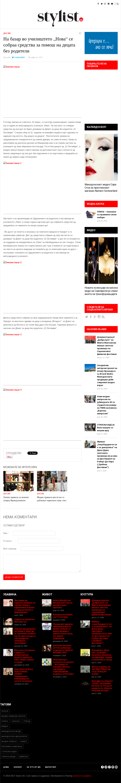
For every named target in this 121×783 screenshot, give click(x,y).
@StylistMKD (19, 57)
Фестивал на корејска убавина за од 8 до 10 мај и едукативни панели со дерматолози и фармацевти (24, 606)
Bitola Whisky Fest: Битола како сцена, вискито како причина (63, 604)
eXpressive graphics (82, 776)
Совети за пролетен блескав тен (24, 620)
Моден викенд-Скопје (13, 716)
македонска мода (11, 731)
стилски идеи (9, 751)
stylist (8, 57)
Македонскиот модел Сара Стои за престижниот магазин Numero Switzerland (101, 187)
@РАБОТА (72, 4)
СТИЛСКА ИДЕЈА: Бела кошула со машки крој (106, 428)
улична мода (8, 757)
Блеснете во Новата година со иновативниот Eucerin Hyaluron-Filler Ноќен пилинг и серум (24, 656)
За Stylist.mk (33, 767)
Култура (59, 4)
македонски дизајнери (14, 736)
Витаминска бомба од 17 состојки (63, 615)
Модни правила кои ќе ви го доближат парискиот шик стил (51, 499)
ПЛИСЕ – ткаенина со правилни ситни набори (106, 215)
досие (7, 33)
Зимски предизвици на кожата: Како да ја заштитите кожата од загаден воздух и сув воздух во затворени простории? (25, 636)
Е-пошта (7, 541)
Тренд (26, 721)
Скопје (16, 721)
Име (6, 533)
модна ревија (9, 741)
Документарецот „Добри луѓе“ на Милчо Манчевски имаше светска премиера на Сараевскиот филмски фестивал (107, 345)
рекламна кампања (11, 746)
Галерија (86, 4)
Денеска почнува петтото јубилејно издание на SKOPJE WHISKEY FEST (63, 649)
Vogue (5, 711)
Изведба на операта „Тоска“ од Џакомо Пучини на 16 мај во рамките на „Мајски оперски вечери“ (102, 686)
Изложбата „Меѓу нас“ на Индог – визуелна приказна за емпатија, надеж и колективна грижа (102, 655)
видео (4, 726)
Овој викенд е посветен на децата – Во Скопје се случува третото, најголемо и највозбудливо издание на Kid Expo (63, 666)
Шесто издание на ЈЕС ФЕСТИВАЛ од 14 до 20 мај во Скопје (101, 670)
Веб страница (9, 548)
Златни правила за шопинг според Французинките (16, 499)
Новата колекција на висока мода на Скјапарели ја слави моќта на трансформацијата (101, 291)
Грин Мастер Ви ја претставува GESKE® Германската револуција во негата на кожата (23, 675)
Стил (23, 4)
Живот (47, 4)
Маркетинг (50, 767)
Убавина (35, 4)
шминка (23, 757)
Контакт (18, 767)
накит (23, 741)
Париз (4, 721)
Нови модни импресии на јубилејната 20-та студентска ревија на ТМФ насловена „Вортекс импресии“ (107, 405)
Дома (3, 4)
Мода (13, 4)
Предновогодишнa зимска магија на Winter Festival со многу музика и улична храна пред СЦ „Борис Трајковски (63, 631)
